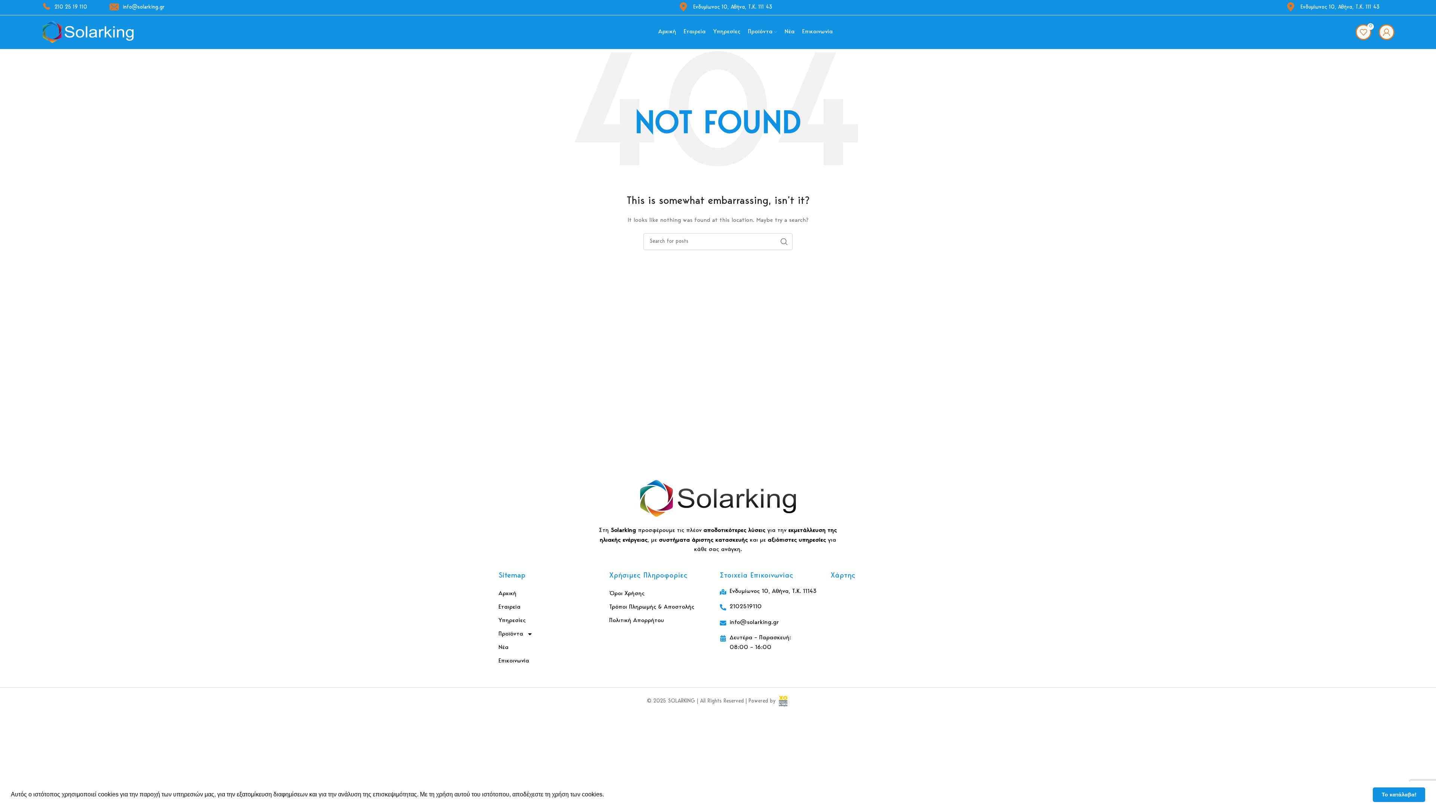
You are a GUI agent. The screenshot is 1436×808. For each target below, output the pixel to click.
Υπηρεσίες (512, 621)
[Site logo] (88, 32)
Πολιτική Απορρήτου (636, 621)
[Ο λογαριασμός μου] (1386, 32)
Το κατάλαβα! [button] (1399, 795)
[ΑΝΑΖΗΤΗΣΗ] (784, 241)
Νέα (503, 648)
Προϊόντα (510, 634)
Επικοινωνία (513, 661)
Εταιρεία (509, 607)
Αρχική (507, 594)
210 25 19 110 (71, 7)
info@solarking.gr (144, 7)
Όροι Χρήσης (627, 594)
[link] (783, 701)
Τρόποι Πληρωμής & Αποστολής (651, 607)
